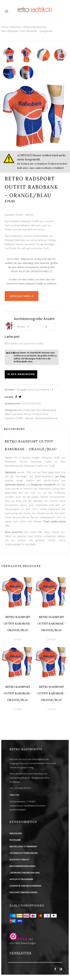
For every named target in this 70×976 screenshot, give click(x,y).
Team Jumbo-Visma (54, 521)
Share (9, 397)
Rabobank (11, 472)
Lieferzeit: (12, 336)
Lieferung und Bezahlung (25, 872)
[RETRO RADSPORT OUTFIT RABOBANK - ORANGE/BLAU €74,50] (18, 577)
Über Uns (14, 794)
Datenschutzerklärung (24, 852)
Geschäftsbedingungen (23, 892)
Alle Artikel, (24, 410)
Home (4, 27)
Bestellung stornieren (23, 846)
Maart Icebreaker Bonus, (18, 414)
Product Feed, (40, 414)
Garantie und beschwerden (25, 885)
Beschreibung (14, 428)
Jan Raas (61, 476)
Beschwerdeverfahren (22, 866)
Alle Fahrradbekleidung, (44, 410)
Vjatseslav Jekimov (15, 484)
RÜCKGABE (15, 839)
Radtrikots (15, 27)
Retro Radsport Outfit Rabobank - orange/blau (27, 31)
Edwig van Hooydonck (43, 484)
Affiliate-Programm (21, 879)
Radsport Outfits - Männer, (20, 418)
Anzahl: (49, 319)
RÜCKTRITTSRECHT (20, 859)
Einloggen (16, 833)
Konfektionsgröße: (28, 319)
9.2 (31, 939)
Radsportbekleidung (34, 27)
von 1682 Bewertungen (23, 943)
